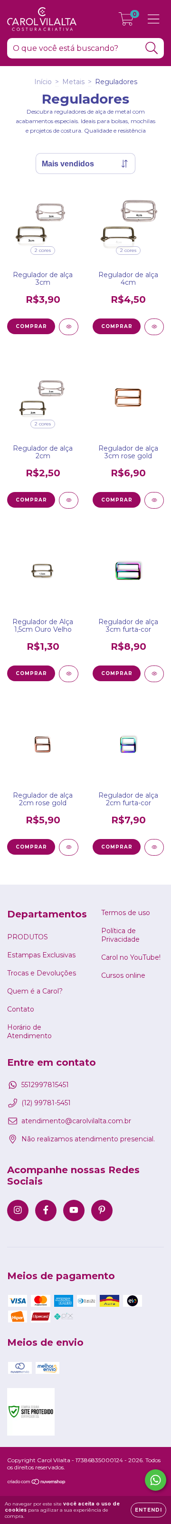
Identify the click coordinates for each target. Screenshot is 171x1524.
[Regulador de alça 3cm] (68, 326)
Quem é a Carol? (35, 991)
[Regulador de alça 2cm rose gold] (68, 847)
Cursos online (123, 975)
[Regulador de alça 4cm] (154, 326)
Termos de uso (125, 912)
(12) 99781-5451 (46, 1103)
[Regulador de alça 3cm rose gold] (154, 500)
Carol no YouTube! (131, 957)
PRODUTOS (27, 937)
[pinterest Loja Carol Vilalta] (102, 1210)
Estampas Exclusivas (41, 955)
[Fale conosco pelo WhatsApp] (155, 1480)
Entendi (148, 1510)
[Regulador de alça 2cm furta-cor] (154, 847)
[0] (126, 21)
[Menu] (153, 19)
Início (43, 81)
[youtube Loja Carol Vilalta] (74, 1210)
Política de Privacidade (120, 935)
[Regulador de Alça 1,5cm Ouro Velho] (68, 674)
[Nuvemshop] (36, 1482)
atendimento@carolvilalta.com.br (76, 1121)
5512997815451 (45, 1084)
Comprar (31, 326)
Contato (20, 1009)
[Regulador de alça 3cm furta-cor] (154, 674)
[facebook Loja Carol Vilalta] (46, 1210)
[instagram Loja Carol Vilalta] (17, 1210)
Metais (73, 81)
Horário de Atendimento (29, 1031)
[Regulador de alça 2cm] (68, 500)
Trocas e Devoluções (41, 973)
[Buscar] (152, 48)
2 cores (43, 250)
